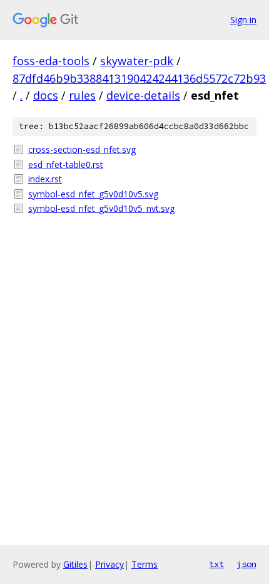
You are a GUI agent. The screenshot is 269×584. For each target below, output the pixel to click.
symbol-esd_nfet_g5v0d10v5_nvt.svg (101, 208)
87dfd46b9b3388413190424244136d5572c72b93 (139, 78)
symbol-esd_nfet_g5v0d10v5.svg (93, 194)
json (246, 564)
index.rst (45, 179)
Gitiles (75, 564)
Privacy (109, 564)
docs (45, 95)
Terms (144, 564)
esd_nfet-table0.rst (65, 164)
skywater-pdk (136, 60)
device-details (143, 95)
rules (82, 95)
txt (216, 564)
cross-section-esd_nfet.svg (82, 149)
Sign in (243, 20)
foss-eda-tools (51, 60)
